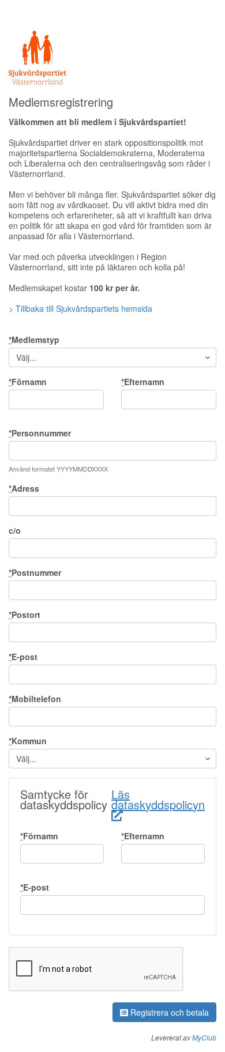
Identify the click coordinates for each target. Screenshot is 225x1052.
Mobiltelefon (35, 698)
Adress (24, 488)
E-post (23, 656)
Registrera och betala (168, 1012)
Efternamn (142, 381)
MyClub (204, 1037)
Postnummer (35, 572)
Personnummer (40, 433)
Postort (24, 614)
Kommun (28, 741)
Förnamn (28, 381)
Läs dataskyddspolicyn (158, 799)
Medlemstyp (34, 339)
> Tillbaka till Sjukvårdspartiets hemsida (80, 308)
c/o (15, 530)
